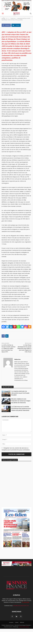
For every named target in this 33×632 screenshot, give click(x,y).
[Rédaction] (4, 18)
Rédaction (8, 18)
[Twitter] (7, 326)
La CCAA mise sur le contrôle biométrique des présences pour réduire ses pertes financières (21, 408)
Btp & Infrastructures (5, 395)
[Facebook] (3, 326)
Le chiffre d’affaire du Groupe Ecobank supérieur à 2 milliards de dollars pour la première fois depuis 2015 (8, 348)
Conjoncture (4, 403)
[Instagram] (26, 326)
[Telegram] (22, 326)
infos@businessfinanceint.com (21, 605)
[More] (29, 326)
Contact (16, 622)
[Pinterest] (15, 326)
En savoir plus (25, 602)
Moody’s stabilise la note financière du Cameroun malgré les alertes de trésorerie (20, 400)
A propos (11, 622)
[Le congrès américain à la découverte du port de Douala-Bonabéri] (6, 393)
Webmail (22, 622)
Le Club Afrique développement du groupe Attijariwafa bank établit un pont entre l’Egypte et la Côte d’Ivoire (24, 348)
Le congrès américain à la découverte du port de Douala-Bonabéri (20, 393)
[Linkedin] (11, 326)
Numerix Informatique (24, 626)
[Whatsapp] (18, 326)
